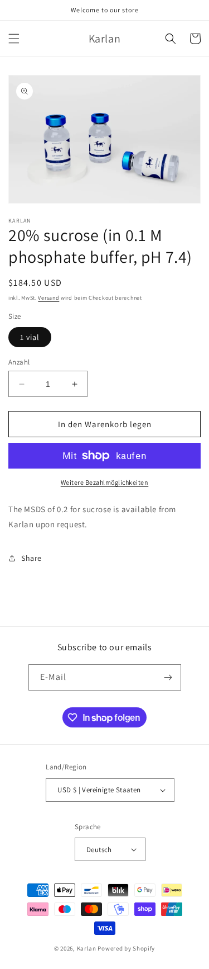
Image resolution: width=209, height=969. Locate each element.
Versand (48, 297)
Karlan (86, 948)
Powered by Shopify (126, 948)
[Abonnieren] (168, 677)
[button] (14, 38)
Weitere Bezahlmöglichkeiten (105, 482)
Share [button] (31, 558)
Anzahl (19, 362)
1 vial (30, 337)
